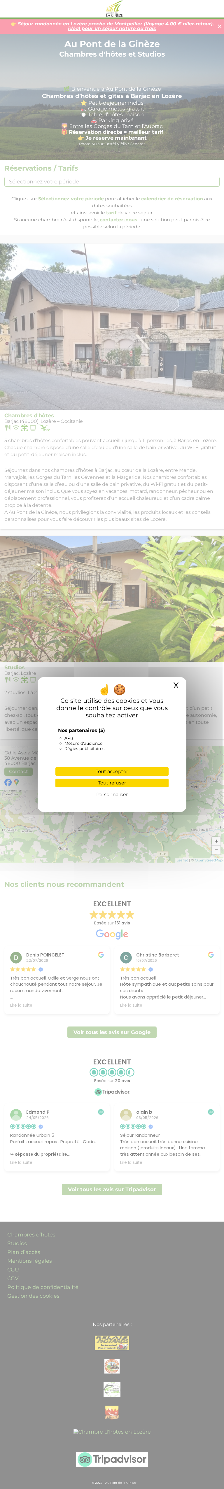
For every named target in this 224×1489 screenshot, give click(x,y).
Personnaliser (112, 794)
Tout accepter (112, 771)
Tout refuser (112, 783)
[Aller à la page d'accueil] (112, 8)
